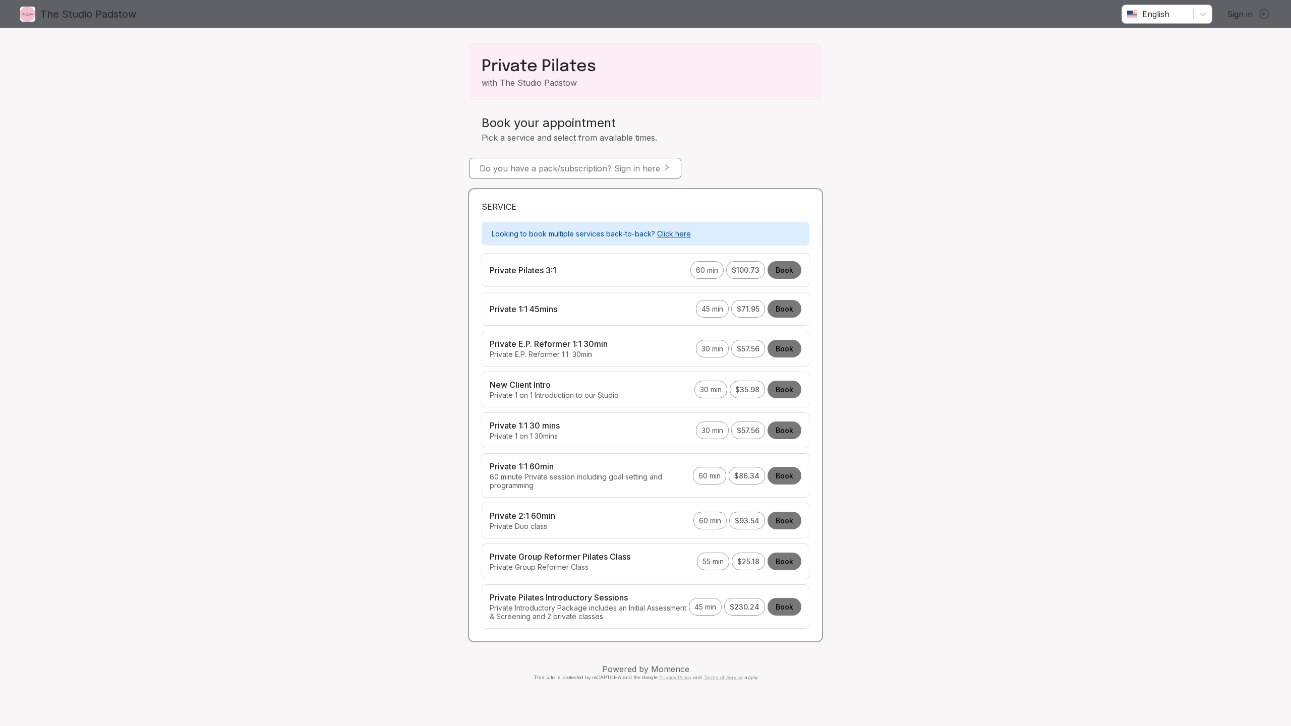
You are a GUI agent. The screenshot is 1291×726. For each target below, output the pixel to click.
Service (499, 207)
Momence (670, 669)
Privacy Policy (675, 677)
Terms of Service (723, 677)
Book (784, 270)
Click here (674, 233)
